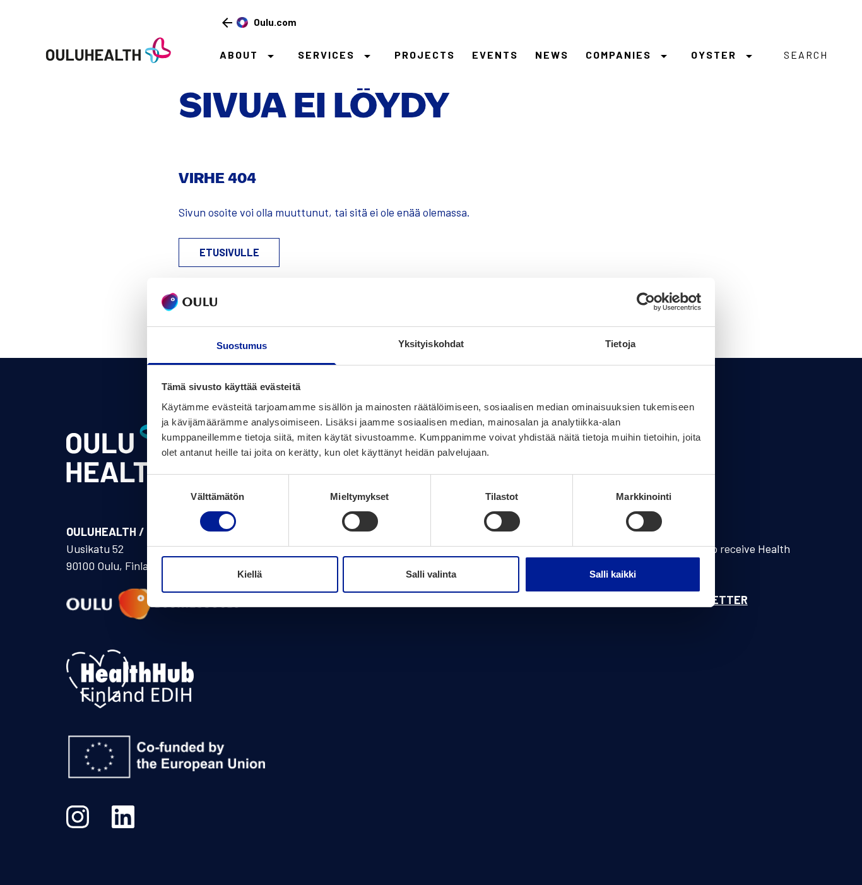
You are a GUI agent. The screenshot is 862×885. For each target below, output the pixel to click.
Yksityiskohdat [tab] (431, 343)
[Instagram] (77, 816)
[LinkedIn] (123, 816)
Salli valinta (431, 574)
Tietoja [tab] (620, 343)
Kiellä (249, 574)
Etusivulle (229, 252)
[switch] (360, 521)
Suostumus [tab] (242, 345)
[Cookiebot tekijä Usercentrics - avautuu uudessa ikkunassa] (646, 301)
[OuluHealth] (103, 49)
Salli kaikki (612, 574)
